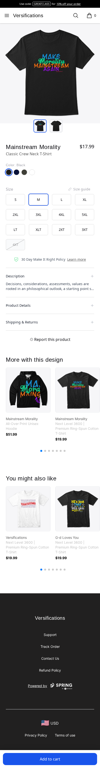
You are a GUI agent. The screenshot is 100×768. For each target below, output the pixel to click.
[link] (28, 390)
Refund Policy (50, 670)
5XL (84, 214)
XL (84, 199)
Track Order (50, 646)
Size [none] (9, 189)
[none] (78, 189)
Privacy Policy (36, 735)
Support (50, 635)
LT (15, 229)
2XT (62, 229)
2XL (15, 214)
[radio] (15, 199)
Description (15, 276)
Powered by (37, 686)
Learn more (76, 259)
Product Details (18, 305)
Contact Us (50, 658)
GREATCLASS (42, 4)
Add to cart (50, 759)
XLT (38, 229)
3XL (38, 214)
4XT (15, 244)
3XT (85, 229)
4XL (61, 214)
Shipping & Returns (22, 322)
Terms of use (65, 735)
